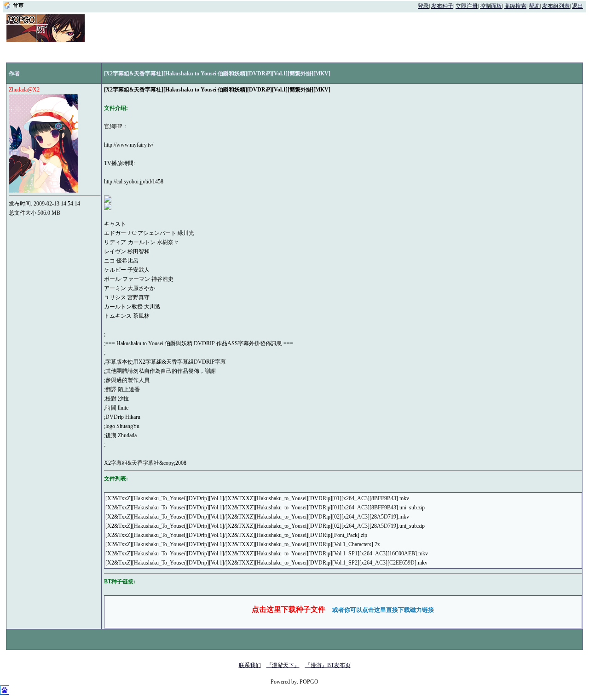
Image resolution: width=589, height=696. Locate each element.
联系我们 (250, 665)
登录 (423, 6)
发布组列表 (556, 6)
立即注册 (467, 6)
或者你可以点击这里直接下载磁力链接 (383, 609)
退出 (577, 6)
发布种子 (442, 6)
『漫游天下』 (283, 665)
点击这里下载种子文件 (288, 609)
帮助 (534, 6)
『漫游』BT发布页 (328, 665)
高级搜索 (515, 6)
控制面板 (491, 6)
